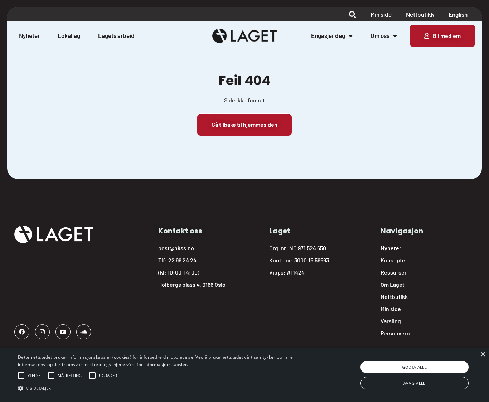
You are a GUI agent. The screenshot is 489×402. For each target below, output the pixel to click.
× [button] (482, 354)
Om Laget (393, 284)
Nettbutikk (420, 14)
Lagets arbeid (116, 35)
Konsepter (394, 260)
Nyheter (29, 35)
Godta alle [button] (414, 367)
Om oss (380, 35)
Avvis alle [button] (414, 383)
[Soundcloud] (83, 331)
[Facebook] (21, 331)
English (458, 14)
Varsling (391, 321)
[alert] (244, 375)
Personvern (395, 333)
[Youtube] (63, 331)
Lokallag (69, 35)
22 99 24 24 (182, 260)
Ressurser (394, 272)
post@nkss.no (176, 247)
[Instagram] (42, 331)
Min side (381, 14)
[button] (34, 375)
